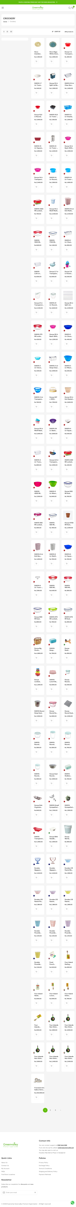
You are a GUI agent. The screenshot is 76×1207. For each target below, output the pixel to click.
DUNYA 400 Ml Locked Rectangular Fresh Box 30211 (69, 461)
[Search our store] (70, 8)
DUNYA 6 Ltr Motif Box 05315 (53, 555)
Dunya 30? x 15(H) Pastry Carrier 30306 (53, 398)
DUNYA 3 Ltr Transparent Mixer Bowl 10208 (38, 398)
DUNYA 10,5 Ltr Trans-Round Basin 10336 (53, 116)
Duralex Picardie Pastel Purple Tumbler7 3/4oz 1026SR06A (69, 932)
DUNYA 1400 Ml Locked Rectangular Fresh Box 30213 (38, 210)
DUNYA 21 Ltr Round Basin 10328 (53, 304)
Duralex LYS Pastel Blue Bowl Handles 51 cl (69, 869)
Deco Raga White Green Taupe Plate (54, 53)
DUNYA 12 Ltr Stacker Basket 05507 (69, 116)
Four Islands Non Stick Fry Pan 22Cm (69, 1026)
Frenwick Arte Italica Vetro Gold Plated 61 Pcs (39, 1089)
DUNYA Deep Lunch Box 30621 (53, 649)
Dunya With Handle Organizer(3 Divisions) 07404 (53, 838)
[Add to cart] (36, 61)
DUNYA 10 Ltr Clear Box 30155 (69, 84)
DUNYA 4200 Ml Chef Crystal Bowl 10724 (38, 492)
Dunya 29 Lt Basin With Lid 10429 (53, 335)
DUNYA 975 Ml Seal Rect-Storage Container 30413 (69, 618)
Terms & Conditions (45, 1168)
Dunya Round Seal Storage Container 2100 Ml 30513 (69, 712)
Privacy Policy (43, 1162)
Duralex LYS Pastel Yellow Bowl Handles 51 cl (69, 901)
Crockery (13, 21)
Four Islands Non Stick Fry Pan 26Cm (53, 1058)
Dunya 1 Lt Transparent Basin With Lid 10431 (69, 53)
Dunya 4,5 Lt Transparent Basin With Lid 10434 (53, 461)
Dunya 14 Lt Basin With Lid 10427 (69, 147)
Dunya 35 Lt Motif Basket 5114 (38, 430)
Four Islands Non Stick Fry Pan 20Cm (53, 1026)
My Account (5, 1168)
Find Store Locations (8, 1174)
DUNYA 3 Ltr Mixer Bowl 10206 (69, 367)
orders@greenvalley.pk (66, 1148)
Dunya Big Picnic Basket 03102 (38, 649)
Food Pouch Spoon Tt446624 (53, 963)
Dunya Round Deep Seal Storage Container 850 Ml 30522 (68, 681)
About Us (4, 1162)
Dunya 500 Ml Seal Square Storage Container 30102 (69, 492)
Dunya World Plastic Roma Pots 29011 (68, 838)
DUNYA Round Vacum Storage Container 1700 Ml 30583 (68, 744)
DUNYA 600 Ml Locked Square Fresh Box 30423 (53, 587)
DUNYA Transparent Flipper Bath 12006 (38, 838)
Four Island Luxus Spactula (53, 995)
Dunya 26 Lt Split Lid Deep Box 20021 (69, 304)
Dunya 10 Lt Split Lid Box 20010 (53, 84)
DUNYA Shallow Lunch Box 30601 (68, 775)
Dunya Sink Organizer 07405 (38, 806)
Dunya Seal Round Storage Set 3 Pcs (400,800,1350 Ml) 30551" (54, 775)
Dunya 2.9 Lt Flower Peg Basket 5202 (69, 273)
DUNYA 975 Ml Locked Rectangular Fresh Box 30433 (53, 618)
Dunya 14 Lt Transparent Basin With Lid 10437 (38, 178)
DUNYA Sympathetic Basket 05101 (69, 806)
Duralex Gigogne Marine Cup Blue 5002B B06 (38, 869)
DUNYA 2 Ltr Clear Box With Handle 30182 (68, 241)
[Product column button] (4, 31)
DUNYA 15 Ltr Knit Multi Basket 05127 (69, 210)
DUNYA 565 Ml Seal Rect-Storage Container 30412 (53, 524)
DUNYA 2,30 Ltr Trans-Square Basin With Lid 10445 (38, 273)
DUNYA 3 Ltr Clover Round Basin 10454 (68, 335)
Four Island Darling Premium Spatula (69, 963)
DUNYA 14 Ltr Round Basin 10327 (53, 178)
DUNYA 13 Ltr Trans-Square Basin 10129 (53, 147)
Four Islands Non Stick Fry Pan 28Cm (69, 1058)
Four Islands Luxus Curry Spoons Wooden (37, 1026)
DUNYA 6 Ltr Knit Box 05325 (38, 555)
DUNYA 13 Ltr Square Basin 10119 (38, 147)
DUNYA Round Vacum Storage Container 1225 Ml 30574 (53, 744)
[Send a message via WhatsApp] (72, 1202)
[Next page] (60, 1110)
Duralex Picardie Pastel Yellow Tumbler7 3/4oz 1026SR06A (38, 963)
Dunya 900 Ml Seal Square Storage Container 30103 (38, 618)
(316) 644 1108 (62, 1145)
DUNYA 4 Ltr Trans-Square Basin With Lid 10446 (38, 461)
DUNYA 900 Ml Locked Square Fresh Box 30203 (68, 587)
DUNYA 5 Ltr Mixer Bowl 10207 (53, 492)
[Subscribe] (35, 1192)
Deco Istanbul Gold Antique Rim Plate (38, 53)
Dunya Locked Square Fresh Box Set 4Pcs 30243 (38, 681)
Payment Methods (45, 1174)
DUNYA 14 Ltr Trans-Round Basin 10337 (69, 178)
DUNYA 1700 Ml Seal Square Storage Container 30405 (53, 241)
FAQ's (3, 1171)
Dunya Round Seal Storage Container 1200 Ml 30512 (53, 712)
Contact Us (5, 1165)
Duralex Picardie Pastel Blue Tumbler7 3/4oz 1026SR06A (38, 932)
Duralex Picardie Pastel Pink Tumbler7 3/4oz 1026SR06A (53, 932)
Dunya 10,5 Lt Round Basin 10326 (38, 116)
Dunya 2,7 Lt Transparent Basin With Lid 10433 (53, 273)
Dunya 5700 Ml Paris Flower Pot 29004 (69, 524)
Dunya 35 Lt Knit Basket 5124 (69, 398)
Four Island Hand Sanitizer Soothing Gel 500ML (38, 995)
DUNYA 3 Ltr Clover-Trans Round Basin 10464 (38, 367)
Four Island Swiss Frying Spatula (69, 995)
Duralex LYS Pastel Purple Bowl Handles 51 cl (53, 901)
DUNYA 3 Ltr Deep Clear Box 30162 (53, 367)
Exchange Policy (44, 1165)
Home (5, 21)
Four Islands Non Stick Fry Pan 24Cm (38, 1058)
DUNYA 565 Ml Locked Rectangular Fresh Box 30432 (38, 524)
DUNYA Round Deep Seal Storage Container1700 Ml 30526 (39, 712)
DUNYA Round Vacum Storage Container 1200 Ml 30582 (38, 744)
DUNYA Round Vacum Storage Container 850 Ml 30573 (38, 775)
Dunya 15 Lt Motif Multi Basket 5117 (53, 210)
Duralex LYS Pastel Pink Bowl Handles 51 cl (38, 901)
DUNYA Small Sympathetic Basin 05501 (54, 806)
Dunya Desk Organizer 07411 (68, 649)
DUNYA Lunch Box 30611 (53, 681)
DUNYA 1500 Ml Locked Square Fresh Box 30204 (38, 241)
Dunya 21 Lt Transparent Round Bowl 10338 (38, 304)
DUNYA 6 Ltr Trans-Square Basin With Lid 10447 (38, 587)
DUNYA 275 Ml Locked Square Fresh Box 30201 (38, 335)
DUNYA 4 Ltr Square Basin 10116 (69, 430)
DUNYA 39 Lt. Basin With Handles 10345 (53, 430)
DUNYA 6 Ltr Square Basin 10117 (68, 555)
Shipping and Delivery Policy (48, 1171)
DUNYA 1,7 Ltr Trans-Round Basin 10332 (38, 84)
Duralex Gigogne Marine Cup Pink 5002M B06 (53, 869)
